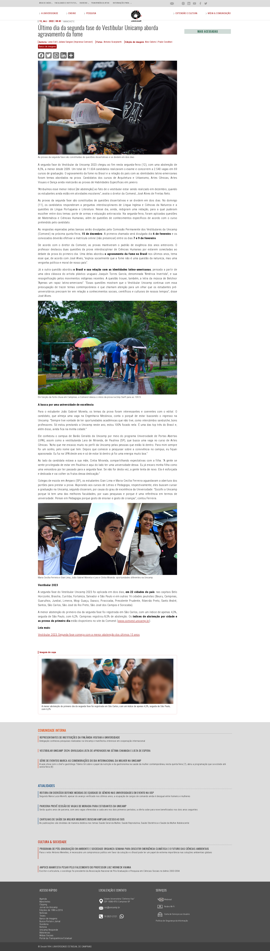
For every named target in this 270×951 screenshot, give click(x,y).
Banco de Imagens (48, 918)
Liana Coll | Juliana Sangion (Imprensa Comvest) (70, 42)
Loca (177, 3)
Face (200, 3)
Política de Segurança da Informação (172, 921)
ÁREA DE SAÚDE (45, 3)
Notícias (43, 913)
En (172, 3)
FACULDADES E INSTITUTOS (65, 3)
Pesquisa (91, 13)
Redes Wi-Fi (169, 906)
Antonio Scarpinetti (113, 42)
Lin (188, 3)
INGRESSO (83, 3)
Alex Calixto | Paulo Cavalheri (158, 42)
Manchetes (45, 901)
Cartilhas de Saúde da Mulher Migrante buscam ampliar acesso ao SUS (82, 819)
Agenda (43, 899)
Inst (183, 3)
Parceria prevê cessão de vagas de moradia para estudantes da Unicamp (83, 805)
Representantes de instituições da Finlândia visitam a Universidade (80, 737)
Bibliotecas (45, 932)
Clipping (43, 904)
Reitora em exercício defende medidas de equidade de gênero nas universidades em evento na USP (97, 792)
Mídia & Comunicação (219, 13)
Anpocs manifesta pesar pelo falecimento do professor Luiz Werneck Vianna (85, 867)
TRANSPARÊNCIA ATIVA (100, 3)
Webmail (168, 899)
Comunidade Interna (52, 730)
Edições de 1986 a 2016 (51, 910)
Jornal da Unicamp (49, 907)
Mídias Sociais (46, 935)
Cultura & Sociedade (52, 841)
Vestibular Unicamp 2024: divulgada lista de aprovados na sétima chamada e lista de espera (95, 750)
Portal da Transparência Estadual (56, 938)
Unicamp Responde (49, 929)
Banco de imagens (47, 46)
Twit (206, 3)
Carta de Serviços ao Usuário (177, 914)
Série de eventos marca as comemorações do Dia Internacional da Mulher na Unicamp (90, 760)
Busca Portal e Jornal (50, 921)
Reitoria (43, 927)
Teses (42, 915)
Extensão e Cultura (186, 13)
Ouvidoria (44, 924)
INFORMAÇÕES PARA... (121, 3)
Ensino (72, 13)
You (194, 3)
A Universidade (49, 13)
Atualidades (46, 785)
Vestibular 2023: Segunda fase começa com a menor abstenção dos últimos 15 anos (89, 634)
